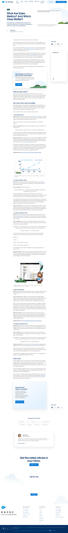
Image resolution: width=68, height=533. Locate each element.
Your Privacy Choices (54, 530)
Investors (40, 520)
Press (40, 510)
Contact (40, 530)
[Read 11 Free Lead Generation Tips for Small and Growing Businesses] (55, 489)
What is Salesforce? (26, 508)
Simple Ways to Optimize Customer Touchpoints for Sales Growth (58, 66)
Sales (8, 9)
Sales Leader (37, 424)
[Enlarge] (45, 157)
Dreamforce (57, 512)
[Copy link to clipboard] (61, 44)
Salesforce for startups (59, 517)
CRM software (58, 513)
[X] (5, 512)
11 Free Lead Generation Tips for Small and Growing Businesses (55, 494)
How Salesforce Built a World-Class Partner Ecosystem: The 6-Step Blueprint (58, 78)
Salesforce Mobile (58, 508)
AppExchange (58, 510)
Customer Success (45, 424)
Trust (40, 515)
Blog (40, 512)
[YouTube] (12, 512)
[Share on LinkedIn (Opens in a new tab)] (52, 44)
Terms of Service (17, 530)
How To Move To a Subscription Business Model (31, 152)
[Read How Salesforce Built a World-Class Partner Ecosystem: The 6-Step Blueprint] (56, 74)
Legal (40, 522)
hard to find (29, 344)
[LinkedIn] (7, 512)
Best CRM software (25, 510)
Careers (40, 513)
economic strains (31, 49)
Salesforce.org (41, 517)
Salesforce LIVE (58, 515)
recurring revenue (31, 116)
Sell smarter (18, 84)
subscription (39, 116)
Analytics (33, 421)
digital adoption (28, 47)
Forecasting (30, 424)
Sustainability (41, 518)
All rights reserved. (25, 527)
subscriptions (33, 54)
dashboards (43, 375)
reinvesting (40, 55)
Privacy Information (24, 530)
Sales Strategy (22, 424)
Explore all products (26, 512)
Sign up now (34, 464)
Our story (40, 508)
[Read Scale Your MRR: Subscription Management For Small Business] (27, 489)
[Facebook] (2, 512)
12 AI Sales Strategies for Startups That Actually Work (40, 494)
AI (38, 421)
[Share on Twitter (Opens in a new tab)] (55, 44)
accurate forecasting (30, 141)
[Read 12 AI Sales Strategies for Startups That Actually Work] (41, 489)
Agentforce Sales (21, 421)
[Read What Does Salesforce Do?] (12, 489)
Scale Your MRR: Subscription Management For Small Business (26, 494)
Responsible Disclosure (31, 530)
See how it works (19, 401)
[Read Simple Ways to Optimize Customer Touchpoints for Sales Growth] (56, 62)
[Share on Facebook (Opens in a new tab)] (58, 44)
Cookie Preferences (45, 530)
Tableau (15, 285)
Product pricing (25, 517)
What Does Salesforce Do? (12, 493)
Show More (34, 494)
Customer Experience (45, 421)
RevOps (33, 374)
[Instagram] (10, 512)
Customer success (25, 515)
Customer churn (19, 216)
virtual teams (36, 344)
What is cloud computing (26, 513)
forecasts (40, 105)
